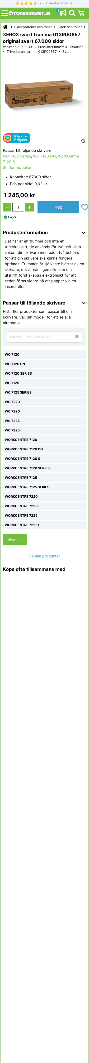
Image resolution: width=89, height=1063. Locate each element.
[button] (44, 3)
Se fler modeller (17, 167)
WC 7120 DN (44, 156)
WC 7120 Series (17, 156)
